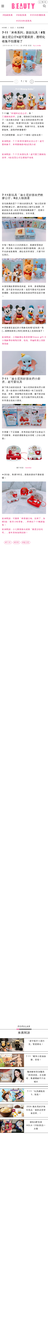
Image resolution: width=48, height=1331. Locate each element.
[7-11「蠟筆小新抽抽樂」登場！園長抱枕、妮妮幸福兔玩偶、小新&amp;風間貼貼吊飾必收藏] (12, 1060)
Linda (38, 45)
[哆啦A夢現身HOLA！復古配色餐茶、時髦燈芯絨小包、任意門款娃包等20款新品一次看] (12, 1126)
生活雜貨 (20, 28)
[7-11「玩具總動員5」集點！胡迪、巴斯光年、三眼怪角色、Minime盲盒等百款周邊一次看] (12, 1095)
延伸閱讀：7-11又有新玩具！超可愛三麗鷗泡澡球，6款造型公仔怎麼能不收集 (24, 156)
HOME (4, 28)
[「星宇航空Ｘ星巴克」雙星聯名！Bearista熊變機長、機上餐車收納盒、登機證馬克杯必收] (12, 1045)
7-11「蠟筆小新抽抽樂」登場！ (36, 1058)
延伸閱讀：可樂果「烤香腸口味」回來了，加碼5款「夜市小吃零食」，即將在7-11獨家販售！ (23, 521)
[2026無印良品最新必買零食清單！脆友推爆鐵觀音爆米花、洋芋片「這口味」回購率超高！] (12, 1110)
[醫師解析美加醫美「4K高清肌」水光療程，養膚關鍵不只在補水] (12, 1076)
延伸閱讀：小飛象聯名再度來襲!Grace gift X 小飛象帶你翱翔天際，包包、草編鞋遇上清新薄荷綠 (24, 340)
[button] (32, 81)
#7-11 (8, 542)
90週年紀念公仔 (19, 113)
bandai (28, 468)
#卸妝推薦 (21, 15)
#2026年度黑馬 (24, 21)
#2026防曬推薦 (37, 15)
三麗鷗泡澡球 (8, 116)
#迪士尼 (25, 542)
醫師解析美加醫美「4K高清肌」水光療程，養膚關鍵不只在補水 (36, 1077)
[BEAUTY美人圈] (23, 6)
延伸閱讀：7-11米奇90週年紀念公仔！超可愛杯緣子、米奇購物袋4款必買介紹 (23, 143)
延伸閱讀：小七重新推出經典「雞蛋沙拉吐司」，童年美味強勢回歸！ (22, 531)
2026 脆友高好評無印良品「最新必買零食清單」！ (36, 1109)
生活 (12, 28)
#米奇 (16, 542)
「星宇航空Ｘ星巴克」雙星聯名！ (36, 1042)
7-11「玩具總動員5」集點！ (36, 1093)
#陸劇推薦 (8, 15)
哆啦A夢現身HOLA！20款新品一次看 (36, 1125)
